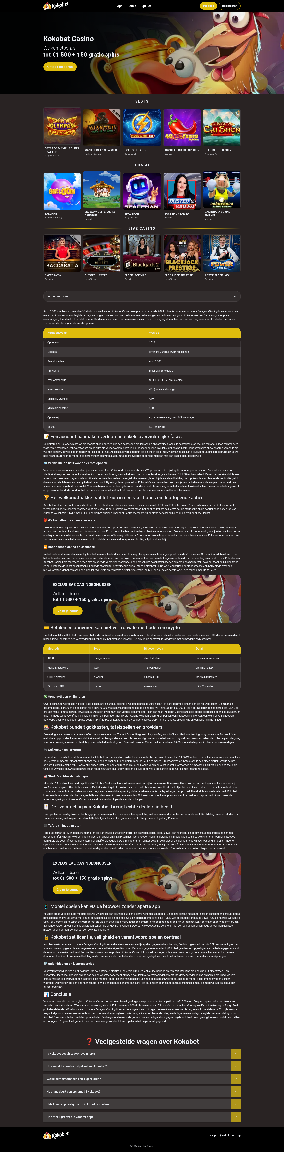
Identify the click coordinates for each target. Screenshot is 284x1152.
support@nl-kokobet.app (225, 1135)
